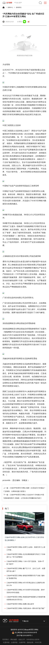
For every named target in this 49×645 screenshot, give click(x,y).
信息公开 (21, 639)
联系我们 (6, 639)
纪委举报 (6, 642)
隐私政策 (30, 642)
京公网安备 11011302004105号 (26, 632)
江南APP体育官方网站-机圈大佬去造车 (20, 604)
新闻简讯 (18, 7)
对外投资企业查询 (32, 639)
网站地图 (13, 639)
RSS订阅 (38, 642)
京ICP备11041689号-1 (24, 635)
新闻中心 (10, 7)
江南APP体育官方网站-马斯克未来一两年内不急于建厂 (25, 608)
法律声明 (22, 642)
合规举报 (14, 642)
